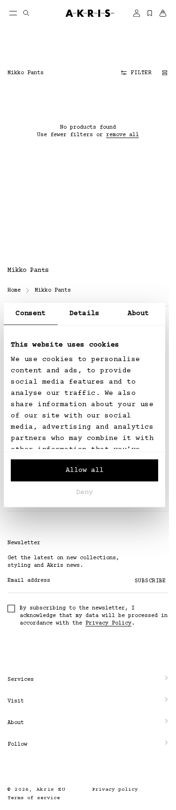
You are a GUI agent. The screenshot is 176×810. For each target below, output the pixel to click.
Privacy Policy (108, 623)
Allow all (85, 470)
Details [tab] (84, 313)
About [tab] (138, 313)
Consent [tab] (30, 313)
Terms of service (34, 798)
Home (14, 290)
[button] (84, 680)
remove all (122, 135)
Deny (84, 492)
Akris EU (51, 790)
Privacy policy (111, 790)
